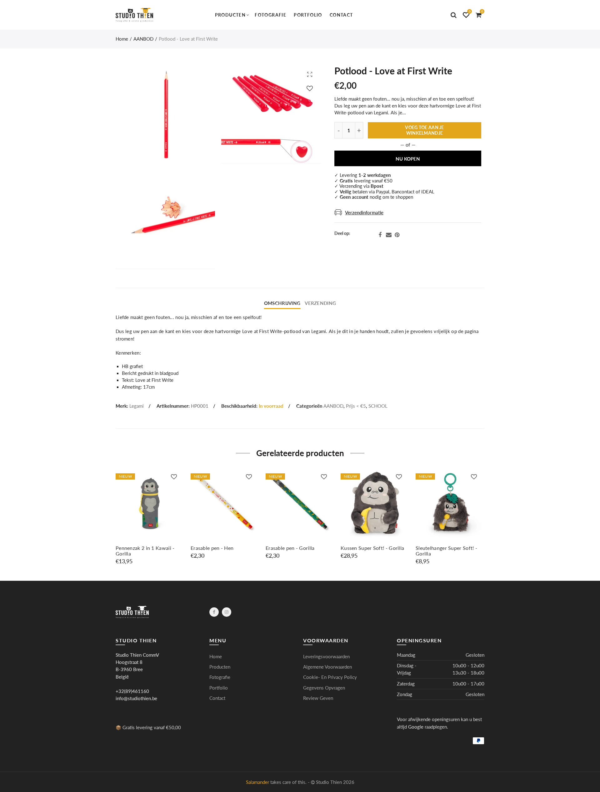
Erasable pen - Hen (212, 548)
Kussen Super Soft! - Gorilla (372, 548)
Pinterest (397, 235)
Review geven (318, 698)
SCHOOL (378, 406)
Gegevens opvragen (324, 687)
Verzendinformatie (364, 212)
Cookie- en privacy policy (330, 677)
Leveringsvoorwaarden (326, 656)
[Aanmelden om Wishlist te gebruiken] (310, 88)
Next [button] (483, 517)
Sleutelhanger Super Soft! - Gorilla (446, 550)
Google (415, 727)
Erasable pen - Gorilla (290, 548)
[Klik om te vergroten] (310, 74)
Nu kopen (408, 159)
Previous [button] (116, 517)
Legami (136, 406)
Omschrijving (282, 303)
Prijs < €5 (356, 406)
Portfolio (308, 14)
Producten (230, 14)
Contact (341, 14)
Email (389, 235)
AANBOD (143, 39)
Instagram (226, 612)
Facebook (380, 235)
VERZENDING (320, 303)
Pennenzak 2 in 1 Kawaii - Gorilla (145, 550)
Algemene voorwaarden (327, 667)
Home (122, 39)
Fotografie (270, 14)
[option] (150, 517)
